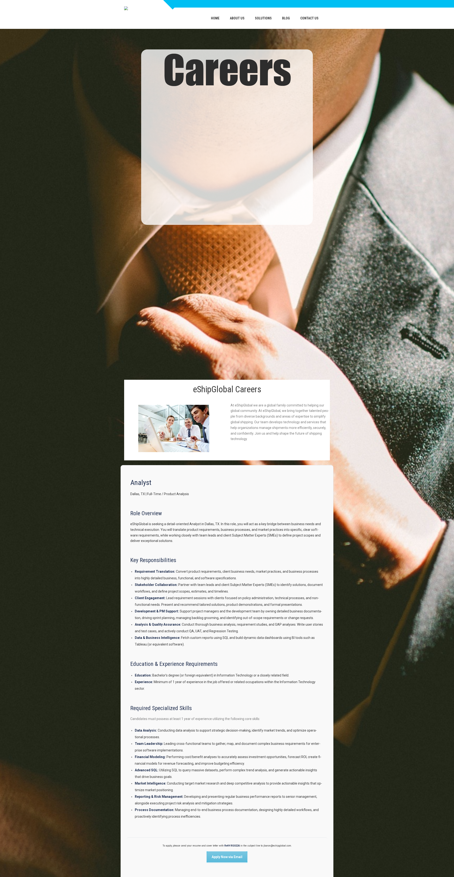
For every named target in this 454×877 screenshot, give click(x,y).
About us (237, 18)
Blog (286, 18)
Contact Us (309, 18)
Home (215, 18)
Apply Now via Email (227, 857)
